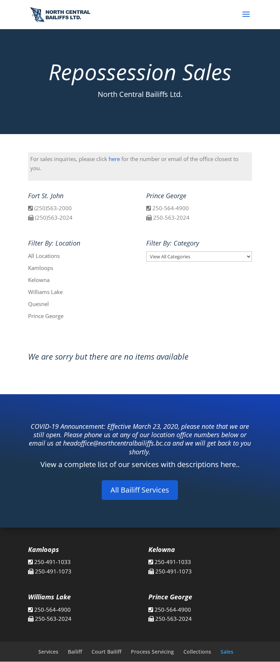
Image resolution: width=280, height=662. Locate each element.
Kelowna (39, 279)
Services (48, 651)
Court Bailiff (106, 651)
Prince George (45, 316)
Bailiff (75, 651)
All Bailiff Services (139, 490)
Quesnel (38, 304)
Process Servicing (152, 651)
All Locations (44, 255)
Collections (197, 651)
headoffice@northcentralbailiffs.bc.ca (117, 443)
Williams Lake (45, 291)
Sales (227, 651)
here (114, 158)
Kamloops (40, 267)
